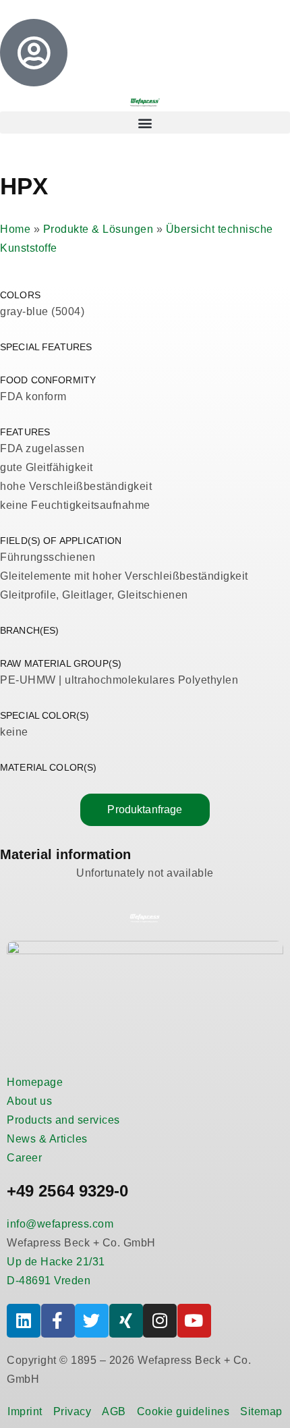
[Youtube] (194, 1321)
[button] (145, 122)
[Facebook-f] (58, 1321)
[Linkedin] (23, 1321)
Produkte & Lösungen (98, 229)
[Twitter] (92, 1321)
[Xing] (126, 1321)
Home (15, 229)
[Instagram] (160, 1321)
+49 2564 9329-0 (68, 1191)
